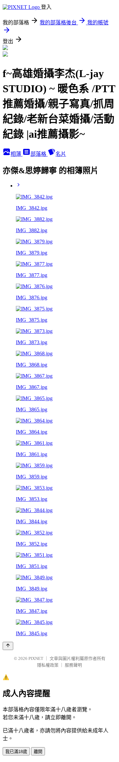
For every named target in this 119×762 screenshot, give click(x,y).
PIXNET (35, 658)
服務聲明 (73, 665)
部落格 (39, 154)
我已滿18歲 (16, 751)
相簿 (16, 154)
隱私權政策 (48, 665)
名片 (61, 154)
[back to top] (8, 646)
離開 (38, 751)
